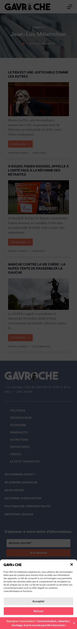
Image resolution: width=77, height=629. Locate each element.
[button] (71, 564)
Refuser (38, 611)
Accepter (38, 601)
